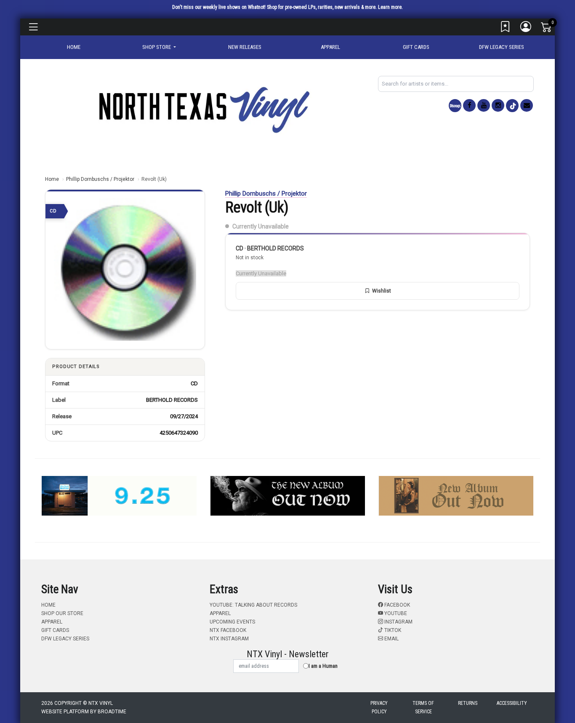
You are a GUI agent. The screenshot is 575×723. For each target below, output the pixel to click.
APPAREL (330, 47)
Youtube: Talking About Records (253, 605)
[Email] (526, 105)
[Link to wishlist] (505, 28)
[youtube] (484, 105)
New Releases (244, 47)
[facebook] (469, 105)
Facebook (396, 605)
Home (52, 179)
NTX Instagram (229, 639)
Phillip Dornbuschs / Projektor (100, 179)
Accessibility (512, 703)
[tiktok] (512, 105)
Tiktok (392, 630)
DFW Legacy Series (501, 47)
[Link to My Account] (526, 28)
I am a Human (323, 666)
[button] (159, 47)
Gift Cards (416, 47)
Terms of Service (423, 707)
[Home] (203, 109)
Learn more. (390, 7)
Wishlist (381, 291)
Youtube (395, 613)
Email (391, 639)
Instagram (398, 622)
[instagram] (498, 105)
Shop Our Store (62, 613)
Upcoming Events (232, 622)
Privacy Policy (379, 707)
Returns (467, 703)
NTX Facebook (228, 630)
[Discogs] (455, 105)
